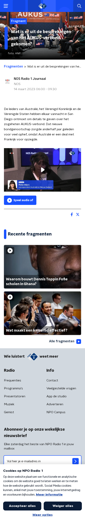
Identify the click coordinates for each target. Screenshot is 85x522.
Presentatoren (14, 396)
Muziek (9, 404)
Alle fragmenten (61, 341)
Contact (52, 380)
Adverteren (54, 404)
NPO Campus (55, 412)
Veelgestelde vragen (61, 388)
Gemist (9, 412)
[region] (42, 170)
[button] (6, 6)
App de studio (56, 396)
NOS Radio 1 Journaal (30, 78)
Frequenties (12, 380)
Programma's (13, 388)
